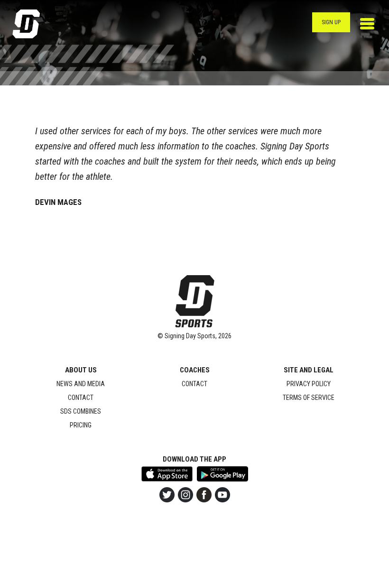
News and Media (80, 384)
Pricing (81, 425)
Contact (80, 397)
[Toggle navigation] (367, 24)
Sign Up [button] (331, 22)
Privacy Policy (309, 384)
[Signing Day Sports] (32, 23)
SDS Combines (80, 411)
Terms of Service (308, 397)
